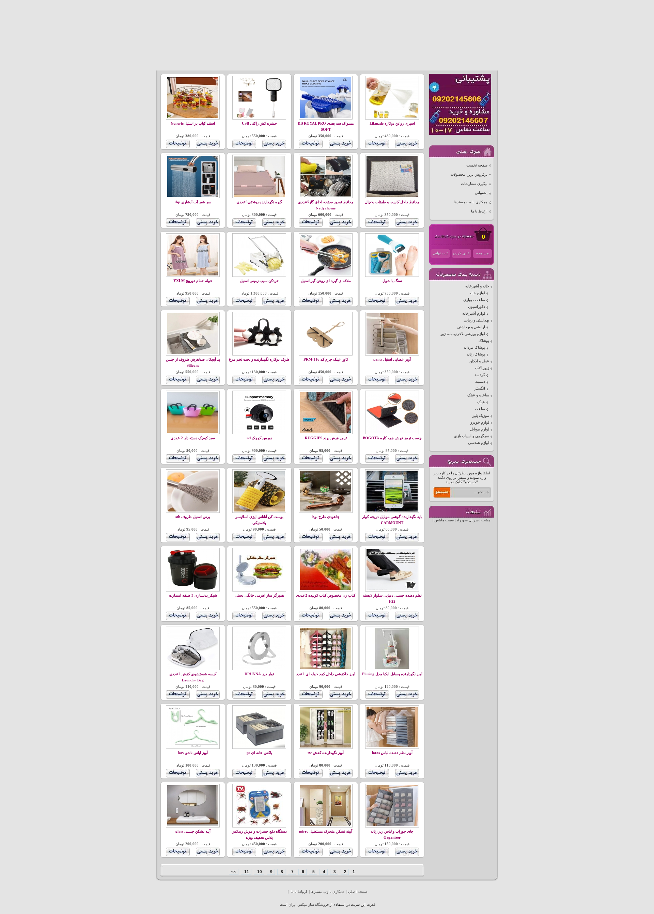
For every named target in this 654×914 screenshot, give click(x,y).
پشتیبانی (481, 193)
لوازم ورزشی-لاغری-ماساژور (462, 334)
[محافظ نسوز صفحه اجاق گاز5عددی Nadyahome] (325, 196)
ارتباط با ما (479, 211)
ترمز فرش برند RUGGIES (326, 438)
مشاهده (482, 253)
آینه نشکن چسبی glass (193, 831)
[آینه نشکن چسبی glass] (192, 825)
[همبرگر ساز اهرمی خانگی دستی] (259, 589)
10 (259, 871)
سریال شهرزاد (467, 520)
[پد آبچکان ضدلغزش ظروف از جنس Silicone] (192, 353)
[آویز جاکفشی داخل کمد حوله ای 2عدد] (325, 667)
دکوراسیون (476, 307)
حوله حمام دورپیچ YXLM (193, 281)
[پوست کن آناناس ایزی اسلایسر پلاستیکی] (259, 510)
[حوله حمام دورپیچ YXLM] (192, 274)
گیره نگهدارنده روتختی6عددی (259, 202)
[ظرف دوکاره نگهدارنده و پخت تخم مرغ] (259, 353)
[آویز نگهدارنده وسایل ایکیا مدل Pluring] (392, 667)
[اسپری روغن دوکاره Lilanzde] (392, 117)
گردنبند (479, 375)
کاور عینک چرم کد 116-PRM (325, 359)
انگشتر (479, 388)
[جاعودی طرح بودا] (325, 510)
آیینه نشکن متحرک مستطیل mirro (325, 831)
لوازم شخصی (478, 443)
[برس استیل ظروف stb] (192, 510)
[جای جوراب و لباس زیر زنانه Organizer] (392, 825)
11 (246, 871)
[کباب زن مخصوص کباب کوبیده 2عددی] (325, 589)
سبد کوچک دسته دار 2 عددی (193, 438)
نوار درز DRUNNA (259, 674)
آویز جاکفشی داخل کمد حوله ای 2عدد (325, 674)
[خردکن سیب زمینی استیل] (259, 274)
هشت (485, 520)
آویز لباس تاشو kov (193, 753)
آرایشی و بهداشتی (471, 327)
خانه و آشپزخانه (477, 286)
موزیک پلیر (480, 415)
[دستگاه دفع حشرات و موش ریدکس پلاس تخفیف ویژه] (259, 825)
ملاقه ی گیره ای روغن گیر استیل (326, 281)
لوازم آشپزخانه (473, 313)
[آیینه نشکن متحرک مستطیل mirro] (325, 825)
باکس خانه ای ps (259, 753)
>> (233, 871)
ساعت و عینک (478, 395)
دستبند (480, 381)
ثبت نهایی (440, 253)
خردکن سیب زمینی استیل (259, 281)
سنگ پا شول (392, 281)
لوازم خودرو (479, 422)
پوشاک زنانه (476, 354)
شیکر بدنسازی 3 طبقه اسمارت (193, 595)
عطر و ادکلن (479, 361)
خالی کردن (461, 253)
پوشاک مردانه (474, 347)
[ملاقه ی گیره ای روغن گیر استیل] (325, 274)
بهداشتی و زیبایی (476, 320)
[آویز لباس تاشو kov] (192, 746)
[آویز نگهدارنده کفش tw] (325, 746)
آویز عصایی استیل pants (392, 359)
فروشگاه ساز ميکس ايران (309, 905)
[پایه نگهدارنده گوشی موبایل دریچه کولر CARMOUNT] (392, 510)
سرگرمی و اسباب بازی (471, 436)
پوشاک (484, 341)
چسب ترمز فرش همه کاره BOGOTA (392, 438)
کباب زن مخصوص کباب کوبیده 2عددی (325, 595)
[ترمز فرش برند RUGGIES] (325, 432)
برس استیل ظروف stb (192, 517)
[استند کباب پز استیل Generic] (192, 117)
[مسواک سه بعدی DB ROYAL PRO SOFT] (325, 117)
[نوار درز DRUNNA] (259, 667)
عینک (481, 402)
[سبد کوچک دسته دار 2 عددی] (192, 432)
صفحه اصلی (357, 892)
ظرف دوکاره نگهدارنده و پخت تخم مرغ (259, 359)
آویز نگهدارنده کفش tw (326, 753)
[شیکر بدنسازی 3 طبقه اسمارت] (192, 589)
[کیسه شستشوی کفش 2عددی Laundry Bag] (192, 667)
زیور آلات (482, 368)
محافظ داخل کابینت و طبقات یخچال (392, 202)
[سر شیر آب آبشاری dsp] (192, 196)
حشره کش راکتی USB (259, 123)
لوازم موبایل (479, 429)
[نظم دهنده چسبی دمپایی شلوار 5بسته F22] (392, 589)
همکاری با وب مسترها (470, 202)
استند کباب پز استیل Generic (193, 123)
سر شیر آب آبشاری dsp (193, 202)
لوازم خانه (477, 293)
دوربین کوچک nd (259, 438)
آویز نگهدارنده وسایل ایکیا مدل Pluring (392, 674)
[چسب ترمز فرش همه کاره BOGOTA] (392, 432)
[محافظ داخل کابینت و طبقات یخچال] (392, 196)
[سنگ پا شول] (392, 274)
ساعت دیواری (474, 300)
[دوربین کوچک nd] (259, 432)
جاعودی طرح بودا (326, 517)
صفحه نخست (476, 165)
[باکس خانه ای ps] (259, 746)
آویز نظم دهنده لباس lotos (392, 753)
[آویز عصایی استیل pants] (392, 353)
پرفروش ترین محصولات (468, 174)
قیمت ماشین (444, 520)
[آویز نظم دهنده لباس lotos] (392, 746)
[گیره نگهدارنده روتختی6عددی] (259, 196)
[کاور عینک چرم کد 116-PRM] (325, 353)
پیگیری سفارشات (474, 184)
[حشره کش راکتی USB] (259, 117)
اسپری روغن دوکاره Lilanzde (392, 123)
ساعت (480, 409)
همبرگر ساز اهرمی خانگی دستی (259, 595)
